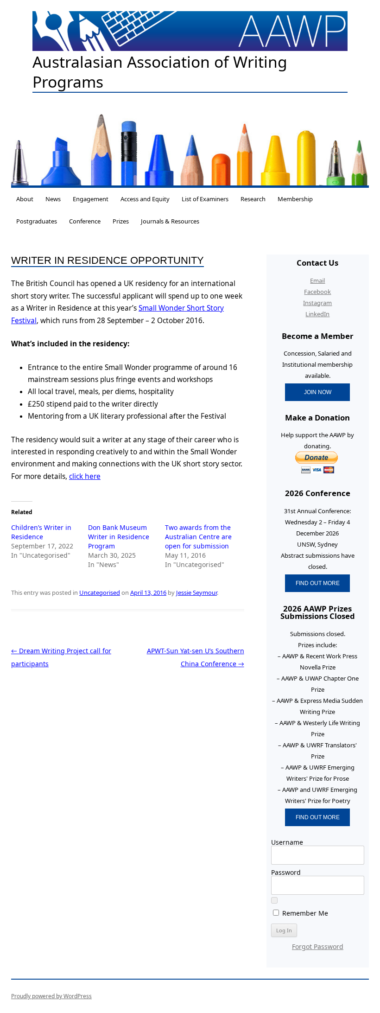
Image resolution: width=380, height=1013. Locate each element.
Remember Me (304, 913)
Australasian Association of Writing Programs (159, 72)
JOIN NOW (317, 392)
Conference (85, 221)
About (24, 199)
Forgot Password (317, 946)
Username (287, 842)
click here (85, 476)
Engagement (90, 199)
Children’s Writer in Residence (41, 532)
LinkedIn (317, 314)
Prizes (121, 221)
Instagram (317, 303)
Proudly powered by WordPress (51, 996)
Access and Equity (145, 199)
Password (286, 872)
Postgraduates (36, 221)
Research (253, 199)
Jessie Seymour (196, 592)
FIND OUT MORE (318, 583)
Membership (295, 199)
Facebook (317, 291)
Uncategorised (99, 592)
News (53, 199)
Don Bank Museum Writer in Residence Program (118, 536)
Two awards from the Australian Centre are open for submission (198, 536)
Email (317, 280)
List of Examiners (205, 199)
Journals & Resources (170, 221)
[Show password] (274, 900)
